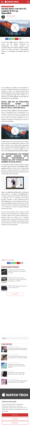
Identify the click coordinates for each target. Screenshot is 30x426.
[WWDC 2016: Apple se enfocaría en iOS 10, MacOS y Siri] (4, 288)
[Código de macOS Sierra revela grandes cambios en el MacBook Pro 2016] (4, 272)
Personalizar (15, 418)
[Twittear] (10, 38)
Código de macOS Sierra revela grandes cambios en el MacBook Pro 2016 (17, 271)
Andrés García (11, 16)
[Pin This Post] (18, 262)
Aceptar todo (15, 415)
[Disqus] (15, 314)
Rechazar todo (15, 422)
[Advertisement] (15, 71)
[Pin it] (16, 38)
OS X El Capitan (9, 260)
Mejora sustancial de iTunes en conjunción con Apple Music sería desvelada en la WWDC (17, 279)
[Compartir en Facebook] (6, 38)
